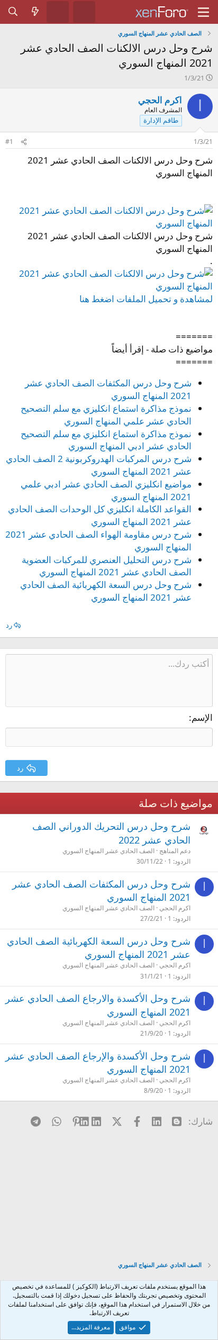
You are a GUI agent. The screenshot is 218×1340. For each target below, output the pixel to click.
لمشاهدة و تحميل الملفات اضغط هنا (146, 299)
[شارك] (24, 142)
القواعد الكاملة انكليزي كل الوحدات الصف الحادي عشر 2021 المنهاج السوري (100, 515)
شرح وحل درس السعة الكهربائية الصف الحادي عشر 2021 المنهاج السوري (106, 590)
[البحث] (13, 11)
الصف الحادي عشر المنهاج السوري (108, 850)
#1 (9, 141)
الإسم (202, 717)
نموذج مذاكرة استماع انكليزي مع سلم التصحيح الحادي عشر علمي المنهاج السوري (106, 414)
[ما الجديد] (35, 11)
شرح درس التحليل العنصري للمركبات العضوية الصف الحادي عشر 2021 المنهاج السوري (107, 566)
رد (9, 625)
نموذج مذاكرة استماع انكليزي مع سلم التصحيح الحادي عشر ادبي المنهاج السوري (106, 440)
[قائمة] (203, 12)
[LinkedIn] (96, 1121)
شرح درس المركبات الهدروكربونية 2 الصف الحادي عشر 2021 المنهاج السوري (99, 464)
